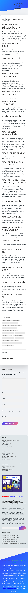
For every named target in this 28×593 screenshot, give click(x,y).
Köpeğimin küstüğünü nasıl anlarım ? (8, 466)
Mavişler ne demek (14, 340)
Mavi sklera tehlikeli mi (7, 335)
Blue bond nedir (16, 320)
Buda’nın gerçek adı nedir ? (7, 446)
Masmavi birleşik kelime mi (16, 325)
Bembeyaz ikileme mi (7, 320)
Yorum (3, 377)
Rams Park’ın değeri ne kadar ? (7, 459)
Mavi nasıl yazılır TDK (20, 332)
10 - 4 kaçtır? (4, 416)
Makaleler (7, 317)
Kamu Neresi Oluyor (7, 358)
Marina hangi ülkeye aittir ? (7, 443)
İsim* (3, 392)
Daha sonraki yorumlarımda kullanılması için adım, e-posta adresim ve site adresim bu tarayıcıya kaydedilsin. (13, 412)
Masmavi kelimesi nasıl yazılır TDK (9, 327)
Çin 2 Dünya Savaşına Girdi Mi (7, 539)
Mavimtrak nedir (6, 340)
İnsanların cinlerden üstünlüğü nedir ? (9, 456)
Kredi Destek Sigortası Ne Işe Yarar (8, 535)
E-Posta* (3, 398)
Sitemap (2, 431)
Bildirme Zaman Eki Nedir (8, 354)
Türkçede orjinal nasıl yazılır (8, 345)
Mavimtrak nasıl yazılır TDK (8, 337)
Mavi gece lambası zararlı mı (8, 332)
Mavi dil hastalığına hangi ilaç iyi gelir (10, 330)
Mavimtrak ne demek (19, 337)
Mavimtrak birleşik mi (18, 335)
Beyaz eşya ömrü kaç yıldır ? (7, 469)
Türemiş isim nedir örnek (16, 342)
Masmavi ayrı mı (6, 325)
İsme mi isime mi (14, 322)
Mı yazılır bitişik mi (6, 342)
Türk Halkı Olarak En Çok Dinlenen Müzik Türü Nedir (12, 543)
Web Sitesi (4, 404)
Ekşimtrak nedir (6, 322)
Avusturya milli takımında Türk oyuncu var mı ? (10, 449)
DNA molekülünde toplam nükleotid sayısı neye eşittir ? (12, 462)
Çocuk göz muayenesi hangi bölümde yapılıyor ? (11, 440)
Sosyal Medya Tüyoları (19, 5)
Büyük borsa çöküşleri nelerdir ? (8, 453)
